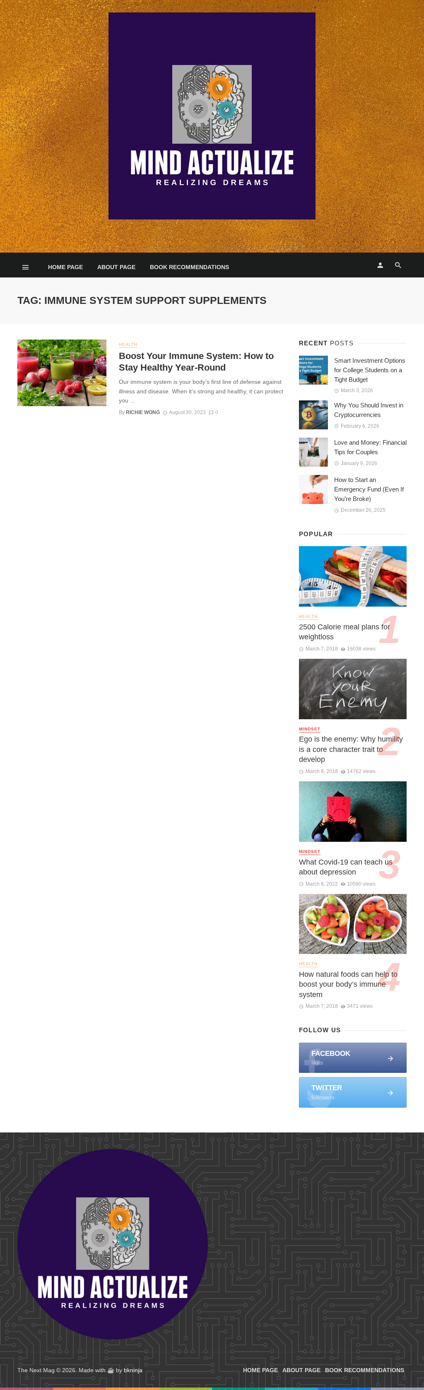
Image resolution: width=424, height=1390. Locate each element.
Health (128, 344)
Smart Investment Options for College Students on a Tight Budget (369, 370)
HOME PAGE (65, 267)
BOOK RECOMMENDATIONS (189, 267)
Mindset (309, 729)
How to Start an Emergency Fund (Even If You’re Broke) (369, 489)
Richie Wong (143, 412)
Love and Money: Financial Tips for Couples (370, 447)
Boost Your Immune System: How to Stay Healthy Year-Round (196, 362)
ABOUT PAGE (116, 267)
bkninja (133, 1370)
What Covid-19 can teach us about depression (346, 867)
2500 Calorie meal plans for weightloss (344, 632)
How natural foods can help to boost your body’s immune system (348, 984)
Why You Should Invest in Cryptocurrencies (368, 410)
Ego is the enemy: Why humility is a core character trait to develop (351, 749)
